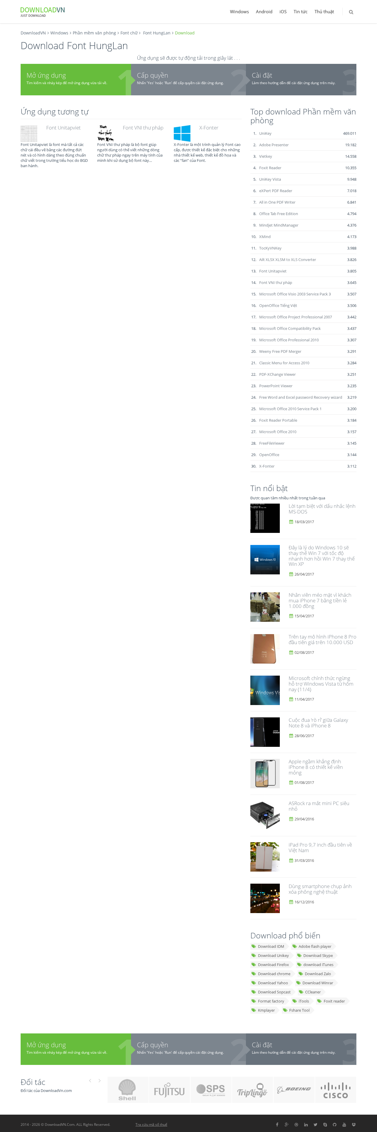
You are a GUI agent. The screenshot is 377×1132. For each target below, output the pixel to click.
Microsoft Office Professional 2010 (289, 340)
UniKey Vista (270, 179)
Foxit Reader (270, 167)
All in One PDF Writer (277, 202)
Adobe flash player (315, 946)
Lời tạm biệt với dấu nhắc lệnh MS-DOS (322, 509)
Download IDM (271, 946)
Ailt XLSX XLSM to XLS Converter (287, 259)
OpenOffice (269, 454)
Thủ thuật (324, 11)
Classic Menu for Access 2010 (284, 362)
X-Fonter (209, 127)
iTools (304, 1001)
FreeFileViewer (272, 443)
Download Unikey (273, 955)
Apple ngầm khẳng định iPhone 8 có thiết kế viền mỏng (316, 767)
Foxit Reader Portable (278, 420)
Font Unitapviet (63, 127)
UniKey (265, 133)
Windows (239, 11)
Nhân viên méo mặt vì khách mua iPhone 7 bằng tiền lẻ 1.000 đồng (320, 600)
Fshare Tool (299, 1010)
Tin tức (300, 11)
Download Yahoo (273, 982)
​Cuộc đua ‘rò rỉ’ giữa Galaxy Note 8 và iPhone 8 (318, 723)
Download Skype (318, 955)
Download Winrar (317, 982)
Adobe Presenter (274, 144)
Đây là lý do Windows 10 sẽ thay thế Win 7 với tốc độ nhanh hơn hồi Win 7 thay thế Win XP (322, 555)
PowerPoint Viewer (275, 385)
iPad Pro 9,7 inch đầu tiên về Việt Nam (320, 847)
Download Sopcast (274, 992)
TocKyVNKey (270, 248)
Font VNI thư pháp (143, 127)
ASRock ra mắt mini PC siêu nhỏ (319, 806)
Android (264, 11)
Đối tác (33, 1081)
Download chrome (274, 973)
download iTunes (318, 964)
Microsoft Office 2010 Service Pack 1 (290, 408)
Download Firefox (273, 964)
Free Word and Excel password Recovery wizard (300, 397)
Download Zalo (318, 973)
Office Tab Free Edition (278, 213)
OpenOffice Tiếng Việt (278, 305)
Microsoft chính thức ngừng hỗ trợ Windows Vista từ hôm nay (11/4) (321, 683)
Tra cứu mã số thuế (151, 1124)
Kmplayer (266, 1010)
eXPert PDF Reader (275, 190)
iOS (283, 11)
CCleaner (313, 992)
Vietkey (265, 156)
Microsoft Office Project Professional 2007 (295, 317)
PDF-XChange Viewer (277, 374)
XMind (265, 236)
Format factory (271, 1001)
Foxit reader (334, 1001)
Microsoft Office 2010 (277, 431)
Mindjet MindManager (278, 225)
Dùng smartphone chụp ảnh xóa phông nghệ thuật (320, 889)
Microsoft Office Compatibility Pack (290, 328)
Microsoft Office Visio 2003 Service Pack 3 (295, 294)
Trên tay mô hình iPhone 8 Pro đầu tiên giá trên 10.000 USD (322, 639)
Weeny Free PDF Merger (280, 351)
